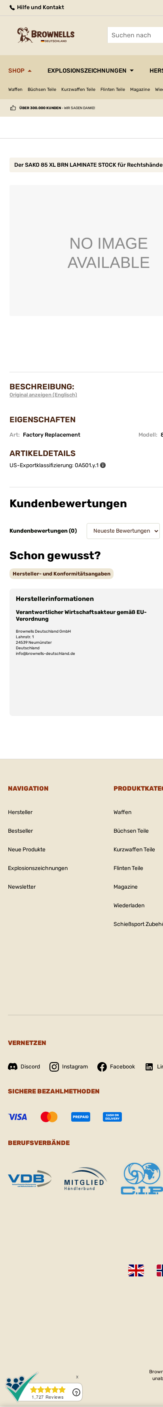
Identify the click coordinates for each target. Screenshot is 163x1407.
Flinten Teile (112, 89)
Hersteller (20, 812)
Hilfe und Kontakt (40, 7)
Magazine (140, 89)
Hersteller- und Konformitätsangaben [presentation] (61, 574)
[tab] (61, 573)
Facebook (122, 1066)
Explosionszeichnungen (87, 70)
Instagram (75, 1066)
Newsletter (22, 886)
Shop (16, 70)
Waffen (15, 89)
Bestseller (20, 831)
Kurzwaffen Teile (78, 89)
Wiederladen (129, 905)
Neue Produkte (26, 849)
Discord (30, 1066)
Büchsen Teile (42, 89)
